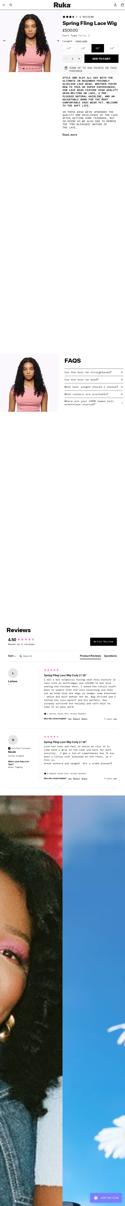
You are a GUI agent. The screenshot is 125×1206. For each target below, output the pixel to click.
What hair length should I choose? (91, 386)
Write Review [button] (103, 641)
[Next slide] (58, 41)
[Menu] (3, 5)
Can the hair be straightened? (87, 372)
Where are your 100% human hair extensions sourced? (89, 403)
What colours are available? (86, 394)
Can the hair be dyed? (81, 379)
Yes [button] (69, 719)
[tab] (90, 656)
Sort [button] (11, 656)
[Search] (10, 4)
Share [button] (84, 719)
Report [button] (76, 719)
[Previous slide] (3, 41)
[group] (25, 640)
